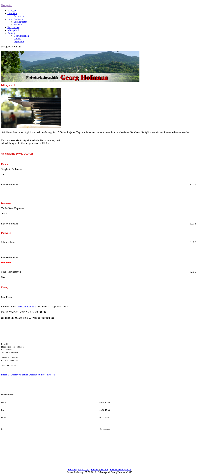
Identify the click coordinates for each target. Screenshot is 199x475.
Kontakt (11, 33)
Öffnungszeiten (21, 35)
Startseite (11, 10)
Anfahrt (17, 38)
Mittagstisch (13, 30)
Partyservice (13, 27)
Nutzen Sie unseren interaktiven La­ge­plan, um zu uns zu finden (28, 375)
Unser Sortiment (15, 19)
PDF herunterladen (27, 306)
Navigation (6, 5)
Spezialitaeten (20, 21)
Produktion (19, 16)
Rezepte (18, 24)
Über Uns (12, 13)
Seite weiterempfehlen (120, 469)
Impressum (19, 41)
